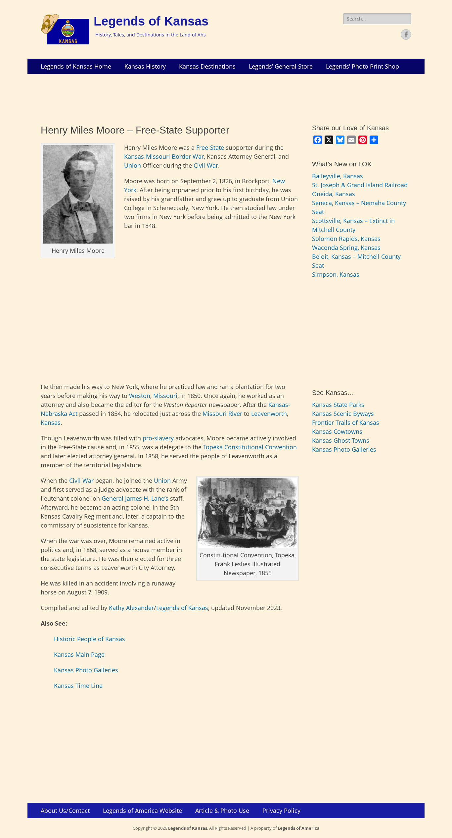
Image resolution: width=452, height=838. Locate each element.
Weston (139, 396)
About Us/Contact (65, 810)
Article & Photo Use (222, 810)
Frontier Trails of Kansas (345, 422)
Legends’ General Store (281, 66)
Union (132, 165)
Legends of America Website (142, 810)
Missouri (165, 396)
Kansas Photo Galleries (86, 670)
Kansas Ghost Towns (340, 440)
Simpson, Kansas (335, 274)
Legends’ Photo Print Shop (362, 66)
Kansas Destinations (207, 66)
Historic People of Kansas (89, 639)
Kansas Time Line (78, 686)
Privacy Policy (281, 810)
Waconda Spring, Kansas (346, 247)
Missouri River (222, 414)
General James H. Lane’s (135, 498)
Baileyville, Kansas (337, 176)
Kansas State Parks (338, 405)
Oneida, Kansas (333, 194)
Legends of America (299, 828)
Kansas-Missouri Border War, (164, 156)
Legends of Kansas (151, 21)
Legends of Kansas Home (76, 66)
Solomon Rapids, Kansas (346, 239)
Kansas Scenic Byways (343, 414)
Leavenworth (269, 414)
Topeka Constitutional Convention (250, 447)
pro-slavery (158, 438)
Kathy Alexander (131, 608)
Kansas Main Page (79, 654)
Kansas (51, 422)
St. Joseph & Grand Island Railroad (360, 185)
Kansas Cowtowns (337, 431)
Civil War (206, 165)
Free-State (210, 147)
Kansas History (145, 66)
